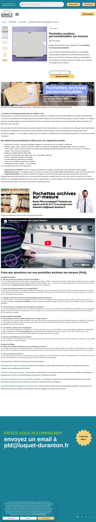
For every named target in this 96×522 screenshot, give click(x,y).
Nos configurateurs (44, 478)
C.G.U (40, 492)
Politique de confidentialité (46, 499)
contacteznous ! (83, 437)
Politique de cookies (44, 497)
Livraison (41, 486)
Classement (22, 22)
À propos (41, 471)
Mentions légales (43, 494)
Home (4, 22)
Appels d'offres (42, 484)
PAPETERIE (12, 22)
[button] (44, 43)
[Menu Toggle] (17, 14)
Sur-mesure (54, 28)
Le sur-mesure (42, 476)
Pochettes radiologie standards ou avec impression (19, 386)
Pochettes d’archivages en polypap (13, 365)
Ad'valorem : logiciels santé (78, 489)
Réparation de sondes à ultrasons (49, 481)
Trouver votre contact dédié (47, 473)
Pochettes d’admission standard (12, 372)
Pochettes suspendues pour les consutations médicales (21, 379)
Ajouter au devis (62, 76)
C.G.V (40, 489)
